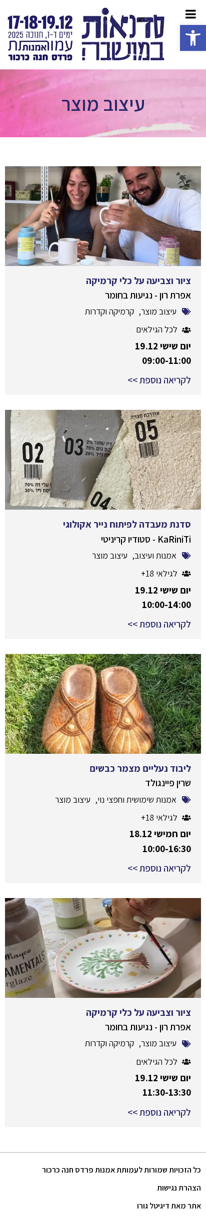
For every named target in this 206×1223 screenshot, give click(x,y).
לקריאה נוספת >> (159, 379)
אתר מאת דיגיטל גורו (169, 1206)
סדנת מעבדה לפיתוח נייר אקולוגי (127, 524)
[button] (193, 38)
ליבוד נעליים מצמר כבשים (140, 768)
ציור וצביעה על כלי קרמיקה (138, 280)
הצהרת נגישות (179, 1188)
